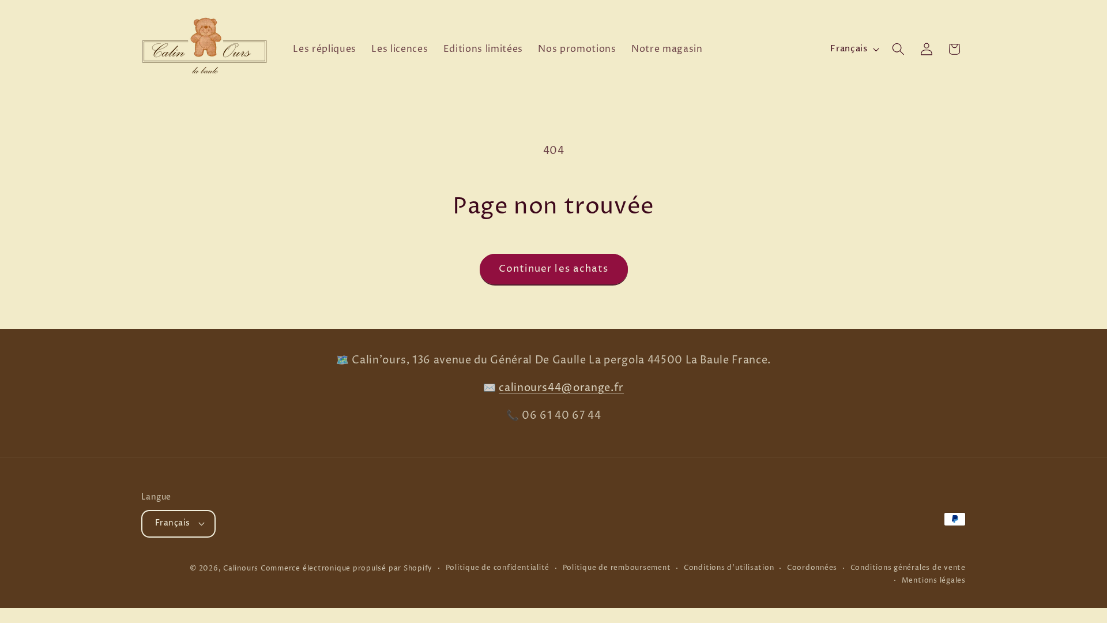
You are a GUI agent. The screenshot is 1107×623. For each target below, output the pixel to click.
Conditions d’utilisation (729, 568)
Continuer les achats (554, 268)
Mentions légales (934, 581)
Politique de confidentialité (498, 568)
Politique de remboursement (617, 568)
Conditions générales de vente (908, 568)
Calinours (240, 568)
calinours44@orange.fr (561, 388)
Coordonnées (812, 568)
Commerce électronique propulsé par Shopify (346, 568)
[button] (898, 49)
